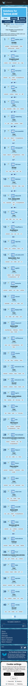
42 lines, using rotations (14, 396)
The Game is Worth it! (14, 622)
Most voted (7, 24)
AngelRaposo (14, 230)
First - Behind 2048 (14, 199)
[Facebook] (22, 647)
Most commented (19, 24)
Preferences (11, 684)
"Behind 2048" (10, 13)
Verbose (14, 541)
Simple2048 (14, 286)
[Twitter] (25, 647)
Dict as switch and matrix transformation (14, 438)
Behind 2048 (14, 326)
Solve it (4, 634)
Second (14, 383)
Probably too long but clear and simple (14, 555)
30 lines (14, 167)
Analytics (19, 681)
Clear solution (14, 466)
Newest (12, 24)
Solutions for (10, 12)
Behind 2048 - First (14, 258)
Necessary (11, 681)
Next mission (7, 642)
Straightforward (14, 59)
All (6, 26)
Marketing (19, 684)
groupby (14, 42)
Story (4, 631)
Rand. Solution (7, 640)
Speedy (22, 18)
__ (14, 244)
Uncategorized (20, 21)
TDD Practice (14, 422)
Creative (13, 18)
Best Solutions (7, 638)
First (14, 73)
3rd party (7, 21)
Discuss (5, 636)
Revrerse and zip (14, 525)
